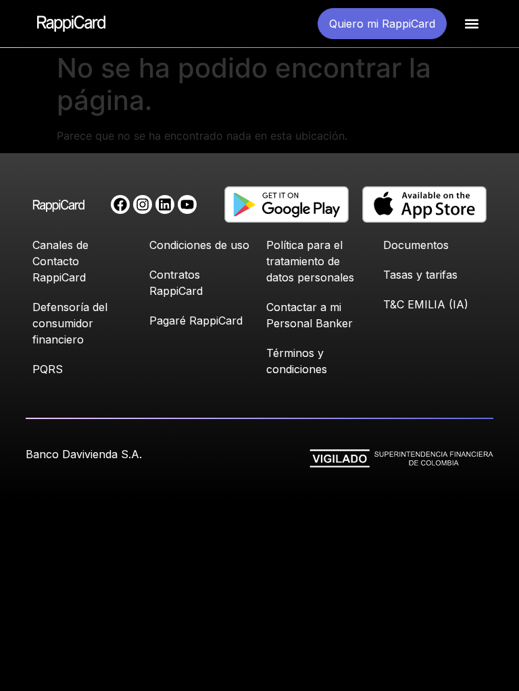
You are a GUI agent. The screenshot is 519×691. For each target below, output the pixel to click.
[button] (471, 24)
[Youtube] (187, 204)
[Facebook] (120, 204)
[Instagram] (142, 204)
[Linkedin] (164, 204)
